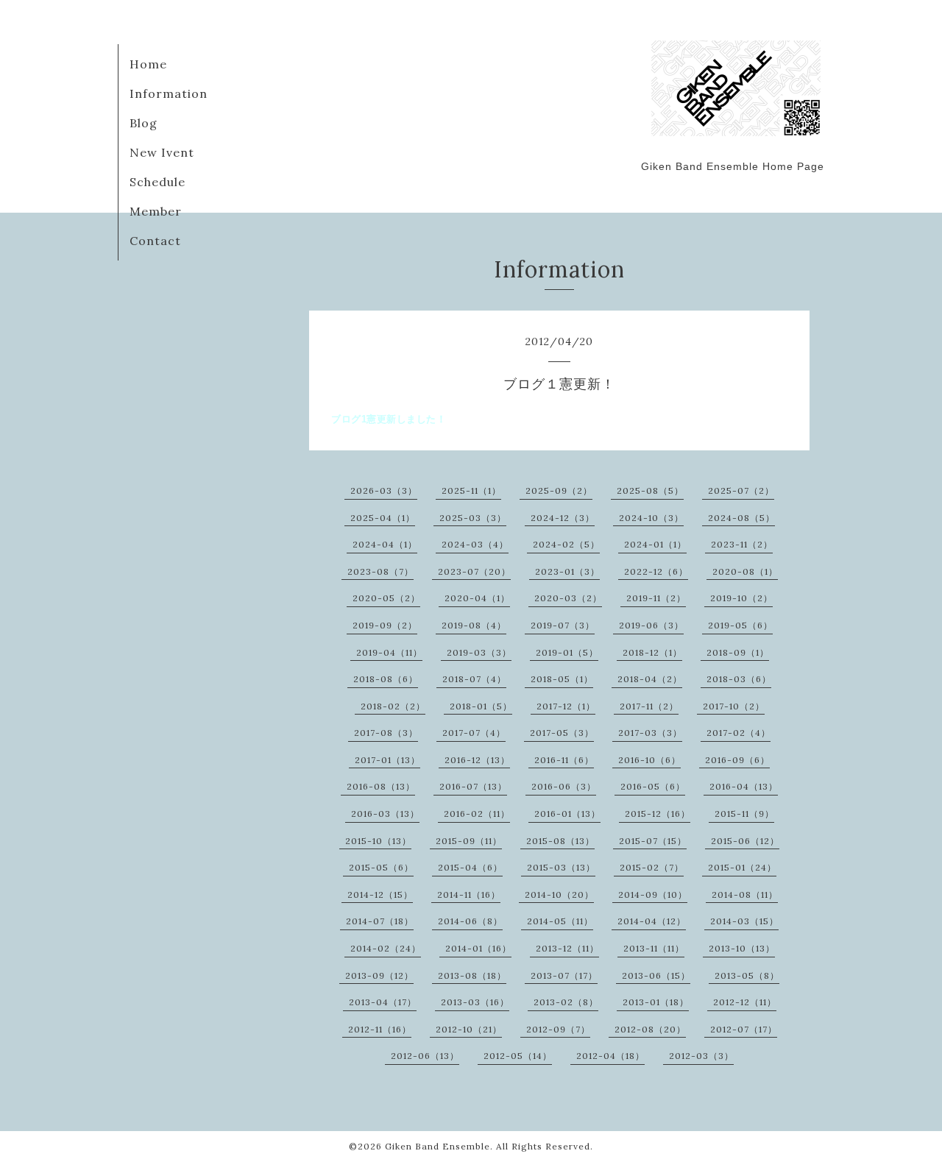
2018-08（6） (385, 678)
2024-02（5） (566, 544)
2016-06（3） (563, 786)
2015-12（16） (657, 813)
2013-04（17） (383, 1001)
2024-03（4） (475, 544)
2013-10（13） (742, 948)
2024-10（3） (651, 517)
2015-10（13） (378, 840)
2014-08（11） (745, 894)
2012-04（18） (610, 1055)
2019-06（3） (651, 625)
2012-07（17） (743, 1029)
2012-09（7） (558, 1029)
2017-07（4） (474, 732)
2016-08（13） (381, 786)
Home (148, 64)
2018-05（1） (562, 678)
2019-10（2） (741, 597)
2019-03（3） (479, 652)
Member (156, 211)
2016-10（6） (649, 759)
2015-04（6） (470, 867)
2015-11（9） (744, 813)
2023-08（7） (380, 571)
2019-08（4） (474, 625)
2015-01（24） (742, 867)
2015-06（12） (745, 840)
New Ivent (162, 152)
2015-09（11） (469, 840)
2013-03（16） (475, 1001)
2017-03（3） (650, 732)
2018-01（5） (481, 706)
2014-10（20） (559, 894)
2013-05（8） (747, 975)
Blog (143, 123)
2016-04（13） (743, 786)
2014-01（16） (478, 948)
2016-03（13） (385, 813)
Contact (155, 240)
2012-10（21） (469, 1029)
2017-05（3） (562, 732)
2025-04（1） (382, 517)
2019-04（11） (389, 652)
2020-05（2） (386, 597)
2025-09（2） (558, 490)
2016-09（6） (737, 759)
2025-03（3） (472, 517)
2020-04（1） (477, 597)
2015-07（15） (653, 840)
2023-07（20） (474, 571)
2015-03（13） (561, 867)
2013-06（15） (656, 975)
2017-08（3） (386, 732)
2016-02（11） (477, 813)
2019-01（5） (567, 652)
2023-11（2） (742, 544)
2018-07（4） (474, 678)
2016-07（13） (473, 786)
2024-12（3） (563, 517)
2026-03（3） (383, 490)
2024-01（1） (655, 544)
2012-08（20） (650, 1029)
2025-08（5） (650, 490)
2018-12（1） (652, 652)
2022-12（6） (656, 571)
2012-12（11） (744, 1001)
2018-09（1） (737, 652)
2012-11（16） (379, 1029)
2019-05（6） (740, 625)
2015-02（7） (652, 867)
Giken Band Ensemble (437, 1146)
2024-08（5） (741, 517)
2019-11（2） (656, 597)
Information (169, 93)
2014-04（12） (651, 921)
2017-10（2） (734, 706)
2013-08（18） (472, 975)
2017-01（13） (387, 759)
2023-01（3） (567, 571)
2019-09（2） (385, 625)
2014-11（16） (468, 894)
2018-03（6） (738, 678)
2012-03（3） (701, 1055)
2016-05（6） (652, 786)
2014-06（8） (470, 921)
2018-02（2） (393, 706)
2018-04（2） (649, 678)
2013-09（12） (379, 975)
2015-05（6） (381, 867)
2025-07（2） (741, 490)
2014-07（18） (380, 921)
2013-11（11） (653, 948)
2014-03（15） (744, 921)
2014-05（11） (560, 921)
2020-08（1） (745, 571)
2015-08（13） (560, 840)
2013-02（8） (566, 1001)
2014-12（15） (380, 894)
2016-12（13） (477, 759)
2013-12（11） (567, 948)
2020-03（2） (568, 597)
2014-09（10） (652, 894)
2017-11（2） (649, 706)
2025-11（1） (471, 490)
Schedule (157, 181)
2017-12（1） (565, 706)
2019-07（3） (563, 625)
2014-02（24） (385, 948)
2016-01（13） (567, 813)
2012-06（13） (425, 1055)
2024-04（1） (385, 544)
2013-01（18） (656, 1001)
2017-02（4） (738, 732)
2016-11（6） (564, 759)
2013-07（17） (564, 975)
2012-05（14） (518, 1055)
